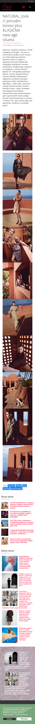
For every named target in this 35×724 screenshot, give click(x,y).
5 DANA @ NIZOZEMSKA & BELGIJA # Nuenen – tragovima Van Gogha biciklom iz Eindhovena (22, 532)
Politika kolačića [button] (8, 714)
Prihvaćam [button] (24, 719)
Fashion (11, 486)
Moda (18, 486)
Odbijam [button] (9, 719)
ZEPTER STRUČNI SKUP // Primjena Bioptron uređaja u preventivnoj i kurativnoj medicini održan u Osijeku (22, 505)
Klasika (6, 488)
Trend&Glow (8, 45)
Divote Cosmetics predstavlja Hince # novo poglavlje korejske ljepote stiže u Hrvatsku (21, 540)
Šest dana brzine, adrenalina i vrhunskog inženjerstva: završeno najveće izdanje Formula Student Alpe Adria (22, 523)
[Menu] (23, 7)
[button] (29, 1)
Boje (24, 486)
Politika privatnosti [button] (21, 714)
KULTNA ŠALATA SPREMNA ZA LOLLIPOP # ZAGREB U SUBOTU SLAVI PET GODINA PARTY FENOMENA (20, 514)
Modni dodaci (16, 488)
